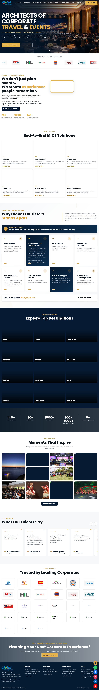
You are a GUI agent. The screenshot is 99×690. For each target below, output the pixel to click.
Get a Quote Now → (49, 655)
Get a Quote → (91, 3)
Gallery (49, 2)
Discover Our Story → (10, 109)
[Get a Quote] (95, 663)
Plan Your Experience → (86, 298)
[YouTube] (95, 686)
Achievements (65, 2)
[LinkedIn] (95, 681)
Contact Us (79, 2)
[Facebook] (95, 672)
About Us (18, 2)
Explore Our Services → (11, 45)
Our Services (26, 2)
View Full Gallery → (49, 503)
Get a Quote (27, 45)
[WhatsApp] (95, 667)
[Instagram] (95, 677)
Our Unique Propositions (39, 2)
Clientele (56, 2)
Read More (7, 166)
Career (72, 2)
